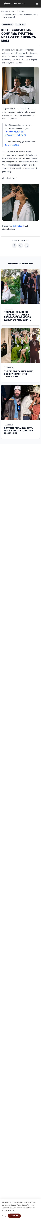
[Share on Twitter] (20, 245)
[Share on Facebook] (14, 245)
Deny (4, 1216)
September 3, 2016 (12, 145)
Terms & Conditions (9, 1208)
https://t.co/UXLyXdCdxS (14, 132)
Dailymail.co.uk (19, 226)
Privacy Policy (16, 1205)
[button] (20, 85)
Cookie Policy (26, 1205)
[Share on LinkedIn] (26, 245)
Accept (14, 1216)
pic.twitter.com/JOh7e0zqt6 (15, 135)
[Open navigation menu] (36, 3)
